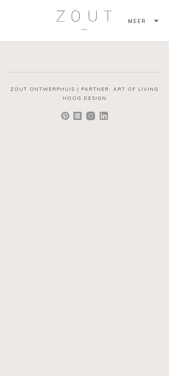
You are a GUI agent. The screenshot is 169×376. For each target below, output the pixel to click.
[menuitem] (142, 20)
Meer (137, 21)
